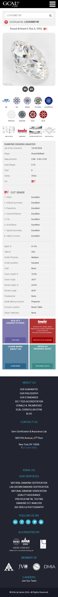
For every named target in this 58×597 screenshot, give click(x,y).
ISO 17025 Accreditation (29, 401)
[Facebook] (21, 522)
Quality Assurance (29, 495)
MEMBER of (29, 557)
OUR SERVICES (29, 476)
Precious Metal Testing (29, 499)
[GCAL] (11, 4)
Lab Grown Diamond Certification (29, 487)
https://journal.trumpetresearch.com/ (29, 465)
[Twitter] (34, 522)
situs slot (29, 460)
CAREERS (29, 577)
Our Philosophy (29, 393)
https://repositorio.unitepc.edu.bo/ (29, 456)
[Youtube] (41, 522)
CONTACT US (29, 422)
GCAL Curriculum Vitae (29, 409)
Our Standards (29, 397)
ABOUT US (29, 382)
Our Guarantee (29, 389)
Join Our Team (29, 580)
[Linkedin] (15, 522)
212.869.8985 (30, 447)
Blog (29, 413)
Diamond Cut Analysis (29, 503)
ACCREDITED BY (29, 532)
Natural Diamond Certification (29, 483)
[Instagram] (28, 522)
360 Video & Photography (29, 507)
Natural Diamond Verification (29, 491)
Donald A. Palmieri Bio (29, 405)
